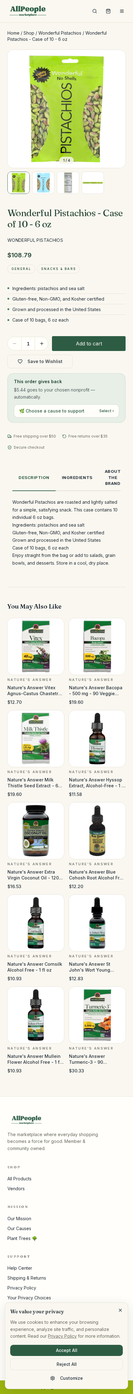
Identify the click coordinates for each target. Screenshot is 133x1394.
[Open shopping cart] (108, 11)
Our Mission (19, 1218)
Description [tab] (34, 477)
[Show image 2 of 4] (43, 183)
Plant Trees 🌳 (22, 1238)
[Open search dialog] (94, 11)
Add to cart (89, 343)
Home (13, 33)
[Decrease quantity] (14, 343)
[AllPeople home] (28, 11)
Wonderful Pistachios (59, 33)
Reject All (67, 1364)
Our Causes (19, 1228)
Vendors (16, 1188)
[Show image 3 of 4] (68, 183)
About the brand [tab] (113, 477)
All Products (19, 1178)
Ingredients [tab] (77, 477)
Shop (29, 33)
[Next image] (115, 109)
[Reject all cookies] (120, 1310)
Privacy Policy (21, 1287)
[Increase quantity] (42, 343)
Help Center (19, 1268)
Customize (71, 1378)
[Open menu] (122, 11)
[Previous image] (17, 109)
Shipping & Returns (26, 1278)
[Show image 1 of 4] (18, 183)
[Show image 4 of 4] (93, 183)
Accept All (66, 1350)
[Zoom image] (115, 59)
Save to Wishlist (45, 361)
